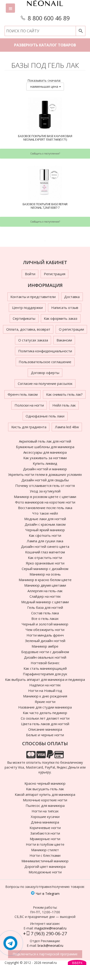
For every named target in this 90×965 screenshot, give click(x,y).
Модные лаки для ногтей (45, 518)
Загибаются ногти (45, 833)
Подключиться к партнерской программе (45, 954)
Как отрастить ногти (45, 557)
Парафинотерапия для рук (45, 674)
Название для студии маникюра (45, 707)
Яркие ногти (45, 701)
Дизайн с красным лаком (45, 524)
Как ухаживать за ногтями (45, 457)
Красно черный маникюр (45, 783)
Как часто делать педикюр (45, 712)
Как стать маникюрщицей (45, 668)
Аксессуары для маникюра (45, 452)
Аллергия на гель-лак (45, 590)
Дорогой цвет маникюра (45, 866)
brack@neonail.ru (50, 945)
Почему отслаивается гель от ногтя (45, 485)
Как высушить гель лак (45, 789)
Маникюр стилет (45, 849)
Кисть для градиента (28, 427)
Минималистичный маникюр (45, 861)
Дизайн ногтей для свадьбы (45, 480)
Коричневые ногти (45, 827)
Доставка (72, 296)
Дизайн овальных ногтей (45, 657)
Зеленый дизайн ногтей (45, 640)
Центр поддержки (27, 307)
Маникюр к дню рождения (45, 696)
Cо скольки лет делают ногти (45, 718)
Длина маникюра (45, 822)
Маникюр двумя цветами (45, 585)
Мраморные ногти (45, 838)
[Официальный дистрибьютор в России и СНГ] (45, 7)
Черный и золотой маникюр (45, 624)
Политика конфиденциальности (45, 351)
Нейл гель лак (64, 405)
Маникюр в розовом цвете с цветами (45, 496)
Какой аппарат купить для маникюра (45, 794)
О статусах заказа (33, 340)
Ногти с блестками (45, 855)
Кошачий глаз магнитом (45, 552)
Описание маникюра (45, 729)
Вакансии (64, 340)
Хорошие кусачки (45, 816)
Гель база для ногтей (45, 607)
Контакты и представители (33, 296)
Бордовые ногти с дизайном (45, 651)
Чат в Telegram (47, 893)
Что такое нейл (45, 513)
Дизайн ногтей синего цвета (45, 546)
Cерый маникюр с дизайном (45, 568)
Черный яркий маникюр (45, 530)
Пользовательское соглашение (45, 361)
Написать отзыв (64, 307)
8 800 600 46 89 (49, 18)
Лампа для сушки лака (45, 541)
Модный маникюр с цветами (45, 602)
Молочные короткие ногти (45, 800)
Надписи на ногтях (45, 685)
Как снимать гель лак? (64, 394)
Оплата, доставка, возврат (28, 329)
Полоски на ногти (29, 405)
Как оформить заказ (60, 318)
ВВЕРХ (77, 963)
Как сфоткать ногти (45, 535)
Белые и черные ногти (45, 735)
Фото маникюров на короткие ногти (45, 502)
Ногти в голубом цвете (45, 844)
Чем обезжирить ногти (45, 629)
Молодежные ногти (45, 872)
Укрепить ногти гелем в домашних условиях (45, 474)
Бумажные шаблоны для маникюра (45, 446)
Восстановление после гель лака (45, 507)
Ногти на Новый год (45, 690)
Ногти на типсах (45, 811)
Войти (30, 273)
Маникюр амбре (45, 646)
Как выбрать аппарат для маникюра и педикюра (45, 679)
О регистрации (71, 329)
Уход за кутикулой (45, 491)
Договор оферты (45, 372)
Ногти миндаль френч (45, 635)
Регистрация (54, 273)
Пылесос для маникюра (45, 805)
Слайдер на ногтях (45, 596)
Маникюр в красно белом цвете (45, 579)
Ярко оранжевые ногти (45, 563)
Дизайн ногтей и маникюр (45, 469)
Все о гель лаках (45, 618)
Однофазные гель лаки (45, 416)
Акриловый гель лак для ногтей (45, 441)
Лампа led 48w (67, 427)
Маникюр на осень (45, 574)
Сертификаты (24, 318)
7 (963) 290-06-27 (49, 933)
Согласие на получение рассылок (45, 383)
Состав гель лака (45, 613)
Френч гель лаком (23, 394)
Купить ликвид (45, 463)
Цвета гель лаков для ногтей (45, 723)
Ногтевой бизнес (45, 662)
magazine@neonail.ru (50, 928)
